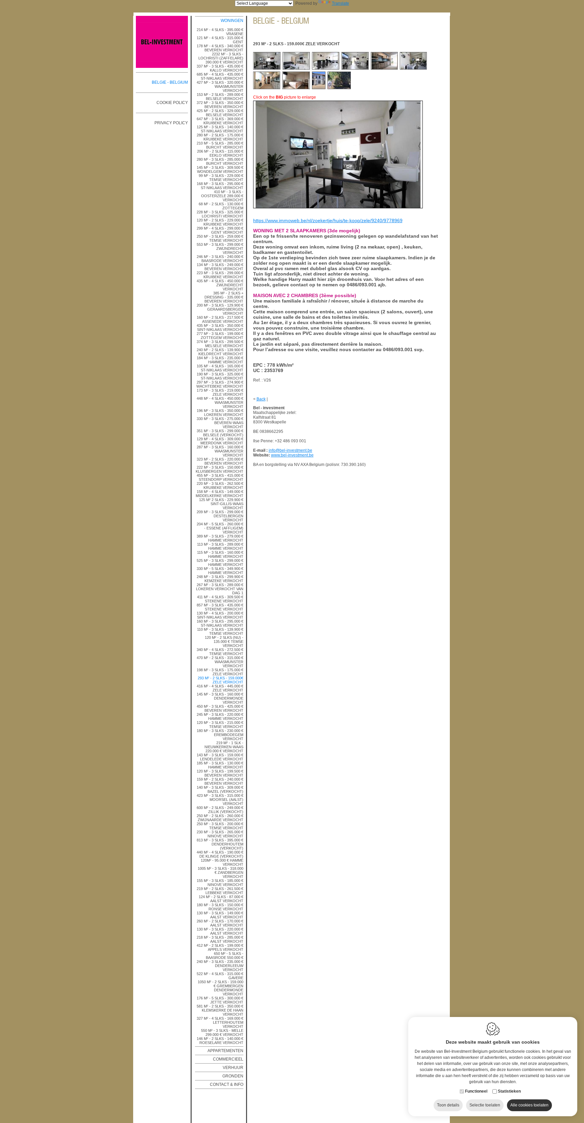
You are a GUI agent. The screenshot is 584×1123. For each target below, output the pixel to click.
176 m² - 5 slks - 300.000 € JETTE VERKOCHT (220, 1000)
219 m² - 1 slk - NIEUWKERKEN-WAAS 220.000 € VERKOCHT (223, 747)
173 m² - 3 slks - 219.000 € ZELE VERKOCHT (220, 392)
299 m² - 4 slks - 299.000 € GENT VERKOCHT (220, 230)
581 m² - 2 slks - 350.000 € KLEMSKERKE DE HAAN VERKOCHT (220, 1010)
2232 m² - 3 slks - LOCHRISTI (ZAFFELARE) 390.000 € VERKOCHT (220, 58)
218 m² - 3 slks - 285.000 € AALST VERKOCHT (220, 939)
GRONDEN (232, 1076)
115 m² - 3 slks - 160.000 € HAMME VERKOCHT (220, 554)
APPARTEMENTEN (225, 1050)
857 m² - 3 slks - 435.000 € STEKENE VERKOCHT (220, 607)
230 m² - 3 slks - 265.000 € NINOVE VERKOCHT (220, 834)
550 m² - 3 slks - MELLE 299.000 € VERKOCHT (222, 1032)
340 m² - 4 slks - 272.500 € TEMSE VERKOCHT (220, 652)
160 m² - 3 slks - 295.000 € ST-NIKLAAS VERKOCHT (220, 623)
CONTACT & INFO (226, 1084)
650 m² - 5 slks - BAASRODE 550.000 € (224, 955)
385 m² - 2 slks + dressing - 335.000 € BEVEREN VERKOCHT (223, 297)
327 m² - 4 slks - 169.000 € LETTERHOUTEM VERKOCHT (220, 1022)
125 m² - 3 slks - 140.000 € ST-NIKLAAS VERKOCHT (220, 129)
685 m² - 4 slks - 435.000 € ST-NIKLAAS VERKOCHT (220, 76)
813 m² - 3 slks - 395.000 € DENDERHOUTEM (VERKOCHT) (220, 844)
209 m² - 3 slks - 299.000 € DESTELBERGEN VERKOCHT (220, 516)
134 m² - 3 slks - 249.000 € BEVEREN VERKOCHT (220, 267)
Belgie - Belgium (170, 82)
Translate (340, 3)
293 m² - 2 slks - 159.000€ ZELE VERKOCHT (220, 680)
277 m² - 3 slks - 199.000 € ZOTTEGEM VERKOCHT (220, 336)
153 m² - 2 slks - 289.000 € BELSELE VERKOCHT (220, 97)
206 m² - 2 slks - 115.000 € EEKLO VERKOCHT (220, 153)
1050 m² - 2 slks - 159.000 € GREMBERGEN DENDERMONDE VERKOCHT (220, 988)
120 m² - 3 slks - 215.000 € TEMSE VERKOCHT (220, 725)
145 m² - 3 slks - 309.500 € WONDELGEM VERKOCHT (220, 169)
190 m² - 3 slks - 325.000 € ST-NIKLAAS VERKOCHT (220, 376)
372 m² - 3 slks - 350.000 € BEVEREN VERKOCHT (220, 105)
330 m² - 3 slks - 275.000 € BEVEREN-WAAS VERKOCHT (220, 423)
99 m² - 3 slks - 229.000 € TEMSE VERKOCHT (221, 178)
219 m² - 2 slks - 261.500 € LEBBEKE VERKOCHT (220, 891)
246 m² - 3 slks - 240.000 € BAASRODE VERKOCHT (220, 259)
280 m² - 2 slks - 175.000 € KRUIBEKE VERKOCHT (220, 137)
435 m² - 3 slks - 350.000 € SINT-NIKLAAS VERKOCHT (220, 327)
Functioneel (476, 1091)
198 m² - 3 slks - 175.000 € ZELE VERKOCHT (220, 672)
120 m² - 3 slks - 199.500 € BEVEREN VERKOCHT (220, 773)
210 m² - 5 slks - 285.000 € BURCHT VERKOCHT (220, 145)
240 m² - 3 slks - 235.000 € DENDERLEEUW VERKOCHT (220, 966)
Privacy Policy (171, 123)
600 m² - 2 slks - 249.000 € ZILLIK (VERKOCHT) (220, 810)
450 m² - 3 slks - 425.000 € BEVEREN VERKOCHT (220, 708)
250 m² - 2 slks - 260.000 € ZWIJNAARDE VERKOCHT (220, 818)
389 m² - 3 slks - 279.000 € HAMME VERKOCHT (220, 538)
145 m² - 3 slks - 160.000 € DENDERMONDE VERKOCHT (220, 698)
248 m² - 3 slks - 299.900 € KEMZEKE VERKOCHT (220, 579)
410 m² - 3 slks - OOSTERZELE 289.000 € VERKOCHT (222, 196)
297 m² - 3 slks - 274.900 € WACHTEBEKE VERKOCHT (219, 384)
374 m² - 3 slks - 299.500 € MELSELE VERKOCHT (220, 344)
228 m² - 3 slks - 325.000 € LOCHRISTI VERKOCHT (220, 214)
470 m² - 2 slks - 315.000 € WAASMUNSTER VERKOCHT (220, 662)
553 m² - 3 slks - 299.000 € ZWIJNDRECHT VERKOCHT (220, 248)
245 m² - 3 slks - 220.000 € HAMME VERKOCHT (220, 716)
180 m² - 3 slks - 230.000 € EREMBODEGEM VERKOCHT (220, 735)
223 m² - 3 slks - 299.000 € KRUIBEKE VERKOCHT (220, 275)
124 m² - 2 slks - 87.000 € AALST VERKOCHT (221, 899)
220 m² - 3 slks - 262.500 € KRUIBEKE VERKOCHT (220, 485)
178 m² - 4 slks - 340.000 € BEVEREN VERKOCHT (220, 48)
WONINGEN (232, 20)
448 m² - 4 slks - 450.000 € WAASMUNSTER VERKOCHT (220, 402)
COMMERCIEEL (228, 1059)
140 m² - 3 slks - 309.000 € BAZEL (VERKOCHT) (220, 789)
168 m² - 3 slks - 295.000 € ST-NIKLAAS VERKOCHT (220, 186)
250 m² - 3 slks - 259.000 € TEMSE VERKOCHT (220, 238)
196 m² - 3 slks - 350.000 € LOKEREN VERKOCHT (220, 413)
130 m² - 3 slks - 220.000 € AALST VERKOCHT (220, 931)
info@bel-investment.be (290, 450)
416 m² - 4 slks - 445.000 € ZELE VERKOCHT (220, 688)
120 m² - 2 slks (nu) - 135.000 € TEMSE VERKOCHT (224, 641)
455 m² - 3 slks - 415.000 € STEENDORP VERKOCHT (220, 477)
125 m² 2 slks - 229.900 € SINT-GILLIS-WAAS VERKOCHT (221, 504)
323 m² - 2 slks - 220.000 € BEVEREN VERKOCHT (220, 461)
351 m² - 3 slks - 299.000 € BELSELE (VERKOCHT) (220, 433)
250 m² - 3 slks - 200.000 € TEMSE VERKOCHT (220, 826)
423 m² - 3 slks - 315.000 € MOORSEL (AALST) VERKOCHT (220, 799)
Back (261, 399)
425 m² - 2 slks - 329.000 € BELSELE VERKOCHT (220, 113)
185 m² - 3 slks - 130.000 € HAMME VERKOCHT (220, 765)
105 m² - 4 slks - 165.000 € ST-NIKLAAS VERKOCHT (220, 368)
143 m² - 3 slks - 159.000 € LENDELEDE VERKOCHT (220, 757)
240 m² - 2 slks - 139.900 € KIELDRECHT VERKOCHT (220, 352)
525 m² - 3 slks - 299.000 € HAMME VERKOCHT (220, 562)
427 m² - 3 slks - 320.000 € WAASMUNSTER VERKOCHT (220, 86)
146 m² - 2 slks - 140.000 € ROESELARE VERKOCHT (220, 1041)
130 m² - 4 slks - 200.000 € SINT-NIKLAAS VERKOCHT (220, 615)
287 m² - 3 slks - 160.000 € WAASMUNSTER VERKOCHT (220, 451)
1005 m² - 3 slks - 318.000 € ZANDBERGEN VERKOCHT (220, 872)
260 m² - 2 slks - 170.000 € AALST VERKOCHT (220, 923)
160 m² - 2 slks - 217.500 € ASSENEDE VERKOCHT (220, 319)
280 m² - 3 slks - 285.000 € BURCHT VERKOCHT (220, 161)
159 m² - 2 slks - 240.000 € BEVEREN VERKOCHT (220, 781)
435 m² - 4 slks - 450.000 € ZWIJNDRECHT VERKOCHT (220, 285)
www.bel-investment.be (292, 455)
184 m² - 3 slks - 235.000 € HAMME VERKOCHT (220, 360)
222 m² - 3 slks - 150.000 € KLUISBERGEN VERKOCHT (219, 469)
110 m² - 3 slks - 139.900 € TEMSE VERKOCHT (220, 631)
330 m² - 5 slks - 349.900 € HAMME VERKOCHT (220, 571)
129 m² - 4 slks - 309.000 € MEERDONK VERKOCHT (220, 441)
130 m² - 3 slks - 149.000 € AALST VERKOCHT (220, 915)
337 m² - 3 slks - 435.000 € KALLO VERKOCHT (220, 68)
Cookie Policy (172, 102)
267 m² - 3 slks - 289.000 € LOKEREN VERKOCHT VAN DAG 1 (219, 589)
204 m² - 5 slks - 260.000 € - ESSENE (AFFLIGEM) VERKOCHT (220, 528)
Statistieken (509, 1091)
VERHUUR (233, 1067)
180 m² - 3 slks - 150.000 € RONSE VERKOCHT (220, 907)
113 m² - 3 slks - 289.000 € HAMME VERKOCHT (220, 546)
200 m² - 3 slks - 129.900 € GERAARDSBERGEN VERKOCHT (220, 309)
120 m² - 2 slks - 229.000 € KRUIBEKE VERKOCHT (220, 222)
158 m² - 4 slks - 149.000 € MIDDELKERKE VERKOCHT (219, 494)
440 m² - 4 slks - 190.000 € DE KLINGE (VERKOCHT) (220, 854)
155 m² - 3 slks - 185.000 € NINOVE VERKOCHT (220, 883)
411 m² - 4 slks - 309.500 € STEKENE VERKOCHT (220, 599)
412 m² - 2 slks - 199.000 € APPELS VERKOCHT (220, 947)
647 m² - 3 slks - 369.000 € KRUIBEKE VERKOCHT (220, 121)
